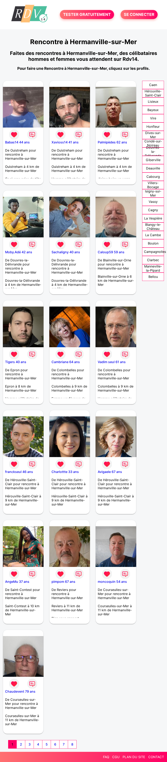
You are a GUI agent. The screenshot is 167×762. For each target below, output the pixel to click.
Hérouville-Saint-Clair (153, 93)
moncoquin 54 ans (112, 582)
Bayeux (153, 110)
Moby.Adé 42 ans (18, 252)
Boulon (153, 243)
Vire (153, 118)
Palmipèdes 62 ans (112, 142)
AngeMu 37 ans (17, 582)
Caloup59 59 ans (111, 252)
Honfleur (153, 126)
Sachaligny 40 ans (66, 252)
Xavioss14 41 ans (65, 142)
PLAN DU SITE (134, 757)
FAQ (106, 757)
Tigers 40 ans (15, 362)
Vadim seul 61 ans (112, 362)
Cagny (153, 210)
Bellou (153, 277)
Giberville (153, 160)
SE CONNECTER (139, 14)
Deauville (153, 168)
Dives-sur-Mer (153, 135)
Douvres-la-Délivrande (153, 151)
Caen (153, 85)
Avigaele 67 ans (110, 472)
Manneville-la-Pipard (153, 268)
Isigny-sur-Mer (153, 193)
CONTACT (156, 757)
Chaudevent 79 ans (20, 691)
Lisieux (153, 101)
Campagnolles (155, 252)
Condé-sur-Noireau (153, 143)
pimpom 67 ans (63, 582)
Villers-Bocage (153, 185)
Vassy (153, 202)
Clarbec (153, 260)
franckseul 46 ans (19, 472)
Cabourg (153, 177)
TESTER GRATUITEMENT (87, 14)
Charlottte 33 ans (65, 472)
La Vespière (153, 218)
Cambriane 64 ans (66, 362)
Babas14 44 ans (17, 142)
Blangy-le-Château (153, 227)
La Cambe (153, 235)
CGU (116, 757)
